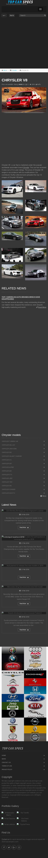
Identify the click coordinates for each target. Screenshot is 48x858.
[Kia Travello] (24, 813)
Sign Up (12, 15)
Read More (42, 307)
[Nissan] (35, 737)
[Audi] (35, 650)
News (4, 759)
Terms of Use (7, 766)
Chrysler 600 (6, 471)
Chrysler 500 (6, 452)
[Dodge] (35, 674)
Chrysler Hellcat (8, 445)
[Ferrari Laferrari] (9, 825)
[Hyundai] (13, 698)
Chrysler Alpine (8, 467)
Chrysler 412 (6, 460)
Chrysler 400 (6, 486)
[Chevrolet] (35, 666)
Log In (4, 15)
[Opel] (35, 721)
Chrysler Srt (7, 463)
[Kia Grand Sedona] (24, 819)
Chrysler (14, 70)
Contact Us (6, 762)
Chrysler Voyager (8, 489)
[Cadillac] (35, 658)
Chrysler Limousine (9, 449)
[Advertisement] (24, 43)
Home (5, 70)
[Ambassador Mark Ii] (9, 814)
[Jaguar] (35, 714)
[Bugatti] (13, 666)
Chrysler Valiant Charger (12, 456)
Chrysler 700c (7, 482)
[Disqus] (24, 342)
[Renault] (35, 729)
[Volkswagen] (13, 721)
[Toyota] (13, 737)
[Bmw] (13, 658)
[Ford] (35, 698)
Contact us (5, 839)
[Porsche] (13, 729)
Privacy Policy (7, 769)
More (44, 496)
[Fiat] (13, 690)
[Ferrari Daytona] (9, 819)
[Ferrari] (35, 682)
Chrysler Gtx (7, 474)
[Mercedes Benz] (13, 714)
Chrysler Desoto (8, 493)
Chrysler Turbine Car (10, 441)
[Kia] (35, 706)
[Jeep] (13, 706)
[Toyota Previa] (24, 825)
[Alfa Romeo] (13, 650)
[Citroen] (13, 682)
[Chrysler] (13, 674)
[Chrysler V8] (24, 99)
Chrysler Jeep (7, 478)
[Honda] (35, 690)
